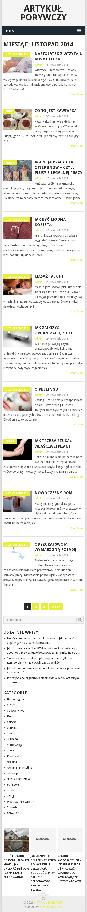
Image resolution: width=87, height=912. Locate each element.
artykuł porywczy (43, 13)
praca (10, 750)
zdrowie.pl (13, 813)
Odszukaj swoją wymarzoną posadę (55, 547)
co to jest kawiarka (56, 110)
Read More (77, 94)
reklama (12, 762)
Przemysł (13, 756)
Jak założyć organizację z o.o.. (54, 330)
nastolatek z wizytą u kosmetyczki (58, 56)
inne (9, 733)
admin (38, 64)
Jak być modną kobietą (50, 222)
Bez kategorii (15, 699)
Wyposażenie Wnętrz (20, 801)
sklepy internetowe (19, 779)
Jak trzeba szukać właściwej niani (53, 443)
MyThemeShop (50, 907)
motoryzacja (15, 744)
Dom (10, 716)
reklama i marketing (19, 767)
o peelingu (46, 389)
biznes (11, 705)
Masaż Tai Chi (49, 276)
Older (56, 606)
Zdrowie (12, 807)
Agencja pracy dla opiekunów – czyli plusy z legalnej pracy (58, 167)
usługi (11, 796)
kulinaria (12, 739)
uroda (11, 790)
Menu (10, 30)
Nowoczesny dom (53, 493)
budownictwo (15, 710)
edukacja (12, 727)
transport (13, 784)
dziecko (12, 722)
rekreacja (12, 773)
